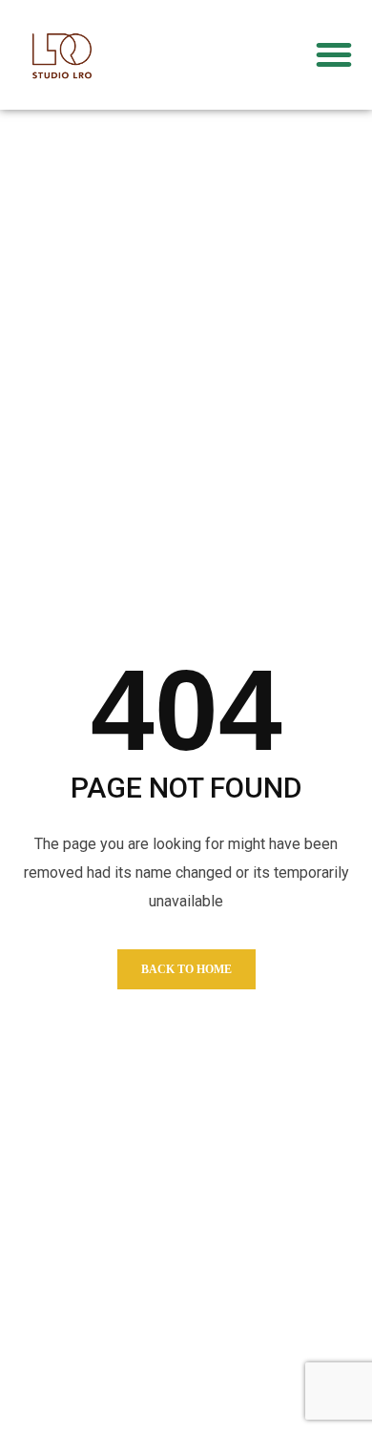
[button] (333, 54)
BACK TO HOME (186, 969)
